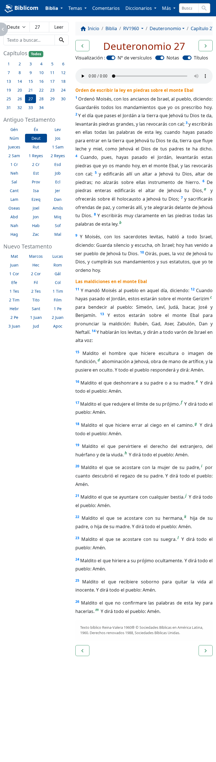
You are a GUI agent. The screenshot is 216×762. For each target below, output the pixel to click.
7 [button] (9, 72)
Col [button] (58, 282)
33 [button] (30, 107)
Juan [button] (14, 265)
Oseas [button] (14, 208)
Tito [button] (35, 300)
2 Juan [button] (58, 317)
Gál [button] (58, 273)
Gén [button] (14, 129)
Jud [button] (36, 326)
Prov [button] (36, 182)
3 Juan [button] (14, 326)
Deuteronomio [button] (165, 28)
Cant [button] (14, 190)
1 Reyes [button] (36, 155)
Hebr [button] (14, 308)
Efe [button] (14, 282)
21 (77, 495)
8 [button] (20, 72)
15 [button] (30, 81)
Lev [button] (58, 129)
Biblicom (26, 8)
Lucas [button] (57, 256)
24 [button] (63, 90)
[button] (82, 45)
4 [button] (41, 63)
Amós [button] (58, 208)
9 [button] (31, 72)
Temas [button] (75, 8)
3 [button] (31, 63)
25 (77, 580)
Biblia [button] (52, 8)
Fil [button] (36, 282)
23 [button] (52, 90)
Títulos (201, 58)
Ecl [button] (57, 182)
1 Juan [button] (36, 317)
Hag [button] (14, 234)
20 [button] (19, 90)
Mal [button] (57, 234)
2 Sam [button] (14, 155)
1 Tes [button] (14, 291)
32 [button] (19, 107)
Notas (172, 58)
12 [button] (63, 72)
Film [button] (58, 300)
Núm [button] (14, 138)
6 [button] (63, 63)
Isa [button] (36, 190)
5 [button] (52, 63)
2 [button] (20, 63)
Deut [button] (36, 138)
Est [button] (36, 173)
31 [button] (8, 107)
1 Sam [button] (58, 147)
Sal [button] (14, 182)
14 (94, 330)
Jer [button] (57, 190)
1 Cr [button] (14, 164)
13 (102, 314)
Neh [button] (14, 173)
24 (77, 559)
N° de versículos (135, 58)
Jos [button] (57, 138)
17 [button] (52, 81)
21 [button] (30, 90)
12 (193, 289)
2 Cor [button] (36, 273)
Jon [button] (36, 216)
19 (77, 445)
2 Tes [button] (36, 291)
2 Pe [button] (14, 317)
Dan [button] (58, 199)
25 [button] (8, 98)
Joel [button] (36, 208)
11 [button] (52, 72)
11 (77, 289)
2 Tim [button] (14, 300)
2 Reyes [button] (58, 155)
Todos (36, 54)
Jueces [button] (14, 147)
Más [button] (167, 8)
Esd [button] (57, 164)
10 (142, 252)
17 (77, 402)
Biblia (111, 28)
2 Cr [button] (36, 164)
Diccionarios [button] (139, 8)
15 (77, 352)
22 (77, 516)
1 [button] (9, 63)
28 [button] (41, 98)
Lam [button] (14, 199)
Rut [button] (36, 147)
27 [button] (30, 98)
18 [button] (63, 81)
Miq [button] (57, 216)
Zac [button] (36, 234)
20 (77, 466)
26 (77, 601)
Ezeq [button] (36, 199)
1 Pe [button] (58, 308)
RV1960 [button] (131, 28)
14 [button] (19, 81)
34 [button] (41, 107)
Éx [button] (36, 129)
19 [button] (8, 90)
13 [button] (8, 81)
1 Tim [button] (58, 291)
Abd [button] (14, 216)
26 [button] (19, 98)
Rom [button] (57, 265)
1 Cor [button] (14, 273)
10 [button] (41, 72)
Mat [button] (14, 256)
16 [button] (41, 81)
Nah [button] (14, 225)
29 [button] (52, 98)
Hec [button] (35, 265)
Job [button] (58, 173)
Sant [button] (36, 308)
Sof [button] (58, 225)
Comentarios (106, 8)
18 (77, 423)
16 (77, 381)
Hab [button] (36, 225)
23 (77, 538)
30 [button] (63, 98)
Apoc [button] (57, 326)
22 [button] (41, 90)
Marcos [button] (36, 256)
